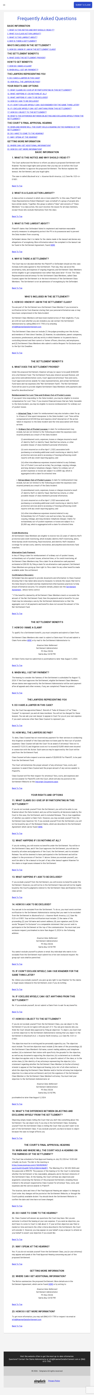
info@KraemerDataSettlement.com (26, 327)
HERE (52, 245)
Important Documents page (46, 782)
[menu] (4, 5)
